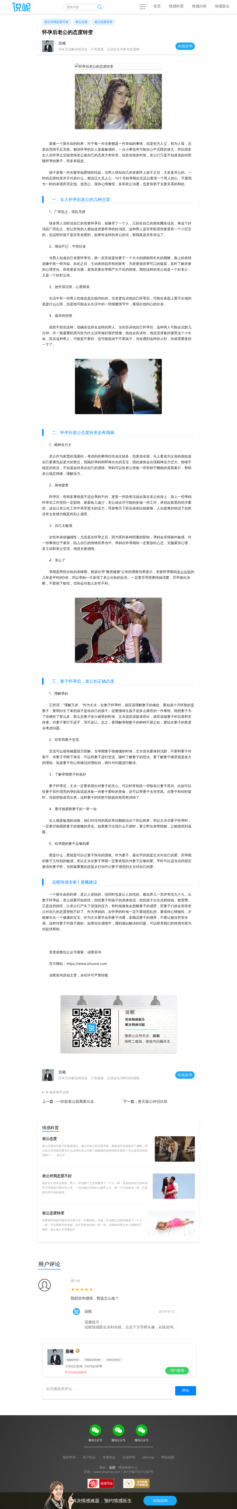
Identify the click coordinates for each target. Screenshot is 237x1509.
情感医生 (222, 6)
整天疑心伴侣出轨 (153, 1101)
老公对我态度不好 (56, 22)
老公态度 (81, 22)
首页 (157, 6)
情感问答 (199, 6)
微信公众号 (95, 1440)
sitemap (148, 1457)
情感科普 (176, 6)
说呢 (112, 1467)
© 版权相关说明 (57, 1092)
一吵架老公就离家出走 (75, 1101)
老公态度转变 (103, 22)
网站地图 (167, 1457)
